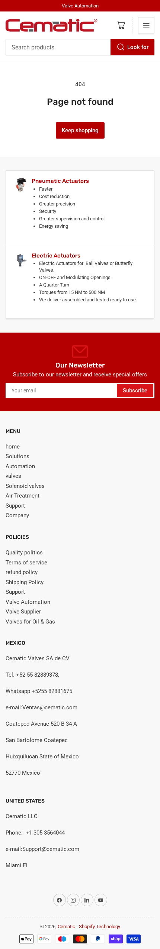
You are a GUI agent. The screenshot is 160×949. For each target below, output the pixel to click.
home (13, 446)
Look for (137, 47)
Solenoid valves (25, 486)
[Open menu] (146, 25)
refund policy (22, 572)
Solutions (17, 456)
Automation (20, 466)
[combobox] (80, 47)
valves (13, 476)
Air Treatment (22, 495)
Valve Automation (28, 602)
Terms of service (26, 562)
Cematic (66, 926)
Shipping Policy (25, 582)
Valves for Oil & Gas (30, 621)
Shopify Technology (99, 926)
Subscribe (135, 390)
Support (15, 505)
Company (17, 515)
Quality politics (24, 552)
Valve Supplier (23, 611)
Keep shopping (80, 130)
